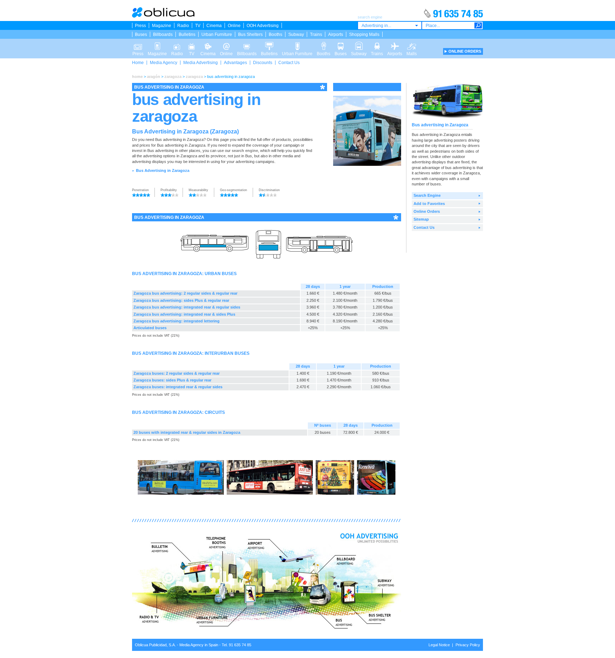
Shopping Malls (364, 34)
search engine (245, 150)
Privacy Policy (468, 645)
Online (234, 25)
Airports (335, 34)
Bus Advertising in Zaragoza (162, 170)
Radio (183, 25)
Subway (296, 34)
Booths (275, 34)
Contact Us (289, 62)
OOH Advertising (263, 25)
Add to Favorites (429, 203)
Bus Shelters (250, 34)
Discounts (262, 62)
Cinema (214, 25)
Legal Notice (439, 645)
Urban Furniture (216, 34)
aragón (153, 76)
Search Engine (427, 195)
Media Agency (163, 62)
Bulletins (187, 34)
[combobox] (390, 25)
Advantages (235, 62)
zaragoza (173, 76)
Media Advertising (200, 62)
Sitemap (421, 219)
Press (140, 25)
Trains (316, 34)
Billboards (163, 34)
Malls (411, 44)
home (137, 76)
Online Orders (427, 211)
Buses (141, 34)
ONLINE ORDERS (464, 51)
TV (197, 25)
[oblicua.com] (163, 16)
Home (138, 62)
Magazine (161, 25)
